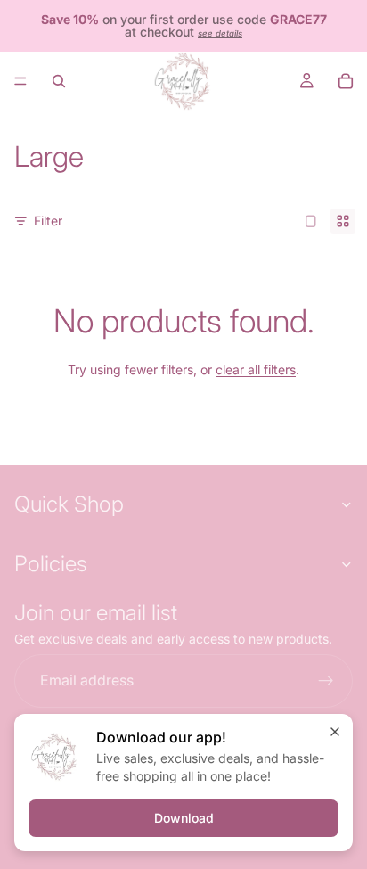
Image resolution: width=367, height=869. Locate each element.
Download (184, 817)
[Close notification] (335, 731)
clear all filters (256, 369)
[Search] (58, 81)
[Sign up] (326, 681)
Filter (48, 220)
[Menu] (20, 81)
